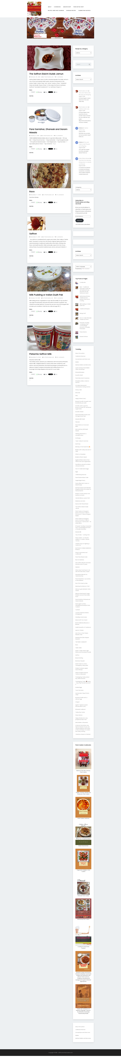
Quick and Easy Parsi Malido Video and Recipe (82, 368)
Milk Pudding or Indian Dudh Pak (46, 294)
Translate (86, 268)
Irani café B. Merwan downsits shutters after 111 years (83, 563)
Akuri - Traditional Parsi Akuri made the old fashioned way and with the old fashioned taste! (85, 290)
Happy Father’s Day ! (80, 398)
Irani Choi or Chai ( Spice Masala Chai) (81, 633)
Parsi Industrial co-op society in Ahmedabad (83, 579)
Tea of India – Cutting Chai (82, 535)
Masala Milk (78, 532)
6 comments (59, 237)
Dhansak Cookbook (80, 709)
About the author (80, 353)
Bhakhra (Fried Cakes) (81, 457)
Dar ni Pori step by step (81, 583)
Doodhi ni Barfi (79, 375)
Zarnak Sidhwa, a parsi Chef (82, 498)
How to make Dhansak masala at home (85, 318)
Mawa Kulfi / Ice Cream (81, 620)
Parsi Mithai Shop (78, 6)
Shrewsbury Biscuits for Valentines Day (81, 575)
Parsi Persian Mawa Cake (81, 477)
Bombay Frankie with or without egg (81, 698)
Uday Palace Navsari (84, 158)
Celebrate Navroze (80, 356)
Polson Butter (83, 332)
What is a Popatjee (80, 454)
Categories (78, 187)
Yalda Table (78, 647)
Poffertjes (78, 438)
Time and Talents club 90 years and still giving (84, 144)
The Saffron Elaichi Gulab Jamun (46, 73)
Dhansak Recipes (71, 10)
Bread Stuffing (79, 658)
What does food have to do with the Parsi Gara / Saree (82, 570)
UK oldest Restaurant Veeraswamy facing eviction (82, 386)
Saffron (33, 233)
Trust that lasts (79, 690)
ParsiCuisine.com (83, 91)
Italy (76, 395)
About (50, 6)
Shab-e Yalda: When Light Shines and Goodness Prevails (83, 651)
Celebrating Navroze (84, 10)
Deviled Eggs (78, 687)
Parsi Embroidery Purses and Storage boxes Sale (82, 415)
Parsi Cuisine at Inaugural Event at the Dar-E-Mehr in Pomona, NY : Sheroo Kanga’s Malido (83, 513)
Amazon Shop (67, 6)
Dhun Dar (77, 392)
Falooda (77, 422)
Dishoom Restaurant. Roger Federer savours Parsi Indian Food (82, 595)
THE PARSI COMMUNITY (81, 642)
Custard (77, 609)
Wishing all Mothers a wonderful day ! (80, 434)
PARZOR (77, 567)
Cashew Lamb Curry (84, 109)
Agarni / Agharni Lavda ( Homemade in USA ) (81, 705)
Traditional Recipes (85, 309)
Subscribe (79, 220)
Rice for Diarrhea (79, 560)
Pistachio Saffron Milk (40, 353)
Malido (77, 362)
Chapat (77, 702)
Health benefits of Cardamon (83, 627)
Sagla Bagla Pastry (80, 480)
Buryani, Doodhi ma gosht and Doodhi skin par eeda (83, 402)
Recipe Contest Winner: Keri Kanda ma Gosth (82, 494)
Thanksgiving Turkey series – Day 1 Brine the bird (82, 677)
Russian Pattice (84, 336)
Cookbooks (57, 6)
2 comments (59, 77)
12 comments (59, 298)
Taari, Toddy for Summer (81, 441)
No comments (59, 135)
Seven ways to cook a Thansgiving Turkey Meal (81, 664)
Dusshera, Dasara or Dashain (82, 734)
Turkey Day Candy (80, 712)
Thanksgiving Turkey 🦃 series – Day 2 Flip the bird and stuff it (83, 683)
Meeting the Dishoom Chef (82, 586)
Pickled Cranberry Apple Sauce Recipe (81, 668)
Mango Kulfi (83, 313)
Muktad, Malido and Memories (83, 365)
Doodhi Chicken (79, 411)
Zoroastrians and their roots (82, 359)
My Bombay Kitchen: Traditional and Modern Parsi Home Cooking (85, 298)
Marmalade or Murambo (81, 722)
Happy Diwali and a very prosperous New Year (81, 718)
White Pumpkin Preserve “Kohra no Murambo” (81, 673)
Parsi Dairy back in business (82, 378)
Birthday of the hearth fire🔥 (82, 447)
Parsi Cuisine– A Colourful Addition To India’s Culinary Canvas (82, 539)
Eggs (76, 471)
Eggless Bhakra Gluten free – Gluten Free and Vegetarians (82, 460)
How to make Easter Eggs (82, 468)
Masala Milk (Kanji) (80, 419)
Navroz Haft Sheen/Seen (81, 504)
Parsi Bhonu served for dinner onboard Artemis (82, 465)
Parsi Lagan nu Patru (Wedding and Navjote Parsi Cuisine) (82, 605)
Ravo (32, 191)
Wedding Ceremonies (81, 617)
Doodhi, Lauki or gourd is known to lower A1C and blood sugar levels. (83, 407)
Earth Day (77, 444)
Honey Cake (78, 390)
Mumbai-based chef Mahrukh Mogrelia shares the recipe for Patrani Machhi (83, 489)
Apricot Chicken (79, 630)
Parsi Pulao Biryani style (81, 557)
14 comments (60, 194)
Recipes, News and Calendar (56, 10)
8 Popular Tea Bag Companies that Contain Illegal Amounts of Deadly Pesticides (85, 325)
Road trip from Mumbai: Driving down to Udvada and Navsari (85, 162)
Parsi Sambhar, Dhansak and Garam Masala (82, 600)
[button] (83, 761)
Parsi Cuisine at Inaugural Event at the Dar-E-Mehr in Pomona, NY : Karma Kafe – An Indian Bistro (83, 521)
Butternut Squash (80, 661)
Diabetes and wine (80, 501)
